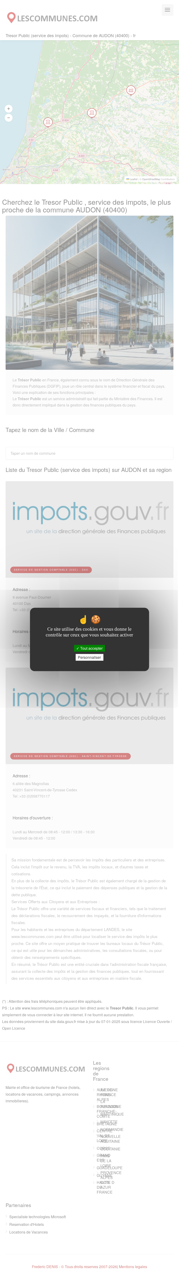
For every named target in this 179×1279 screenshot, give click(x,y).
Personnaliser (89, 657)
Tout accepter (91, 648)
